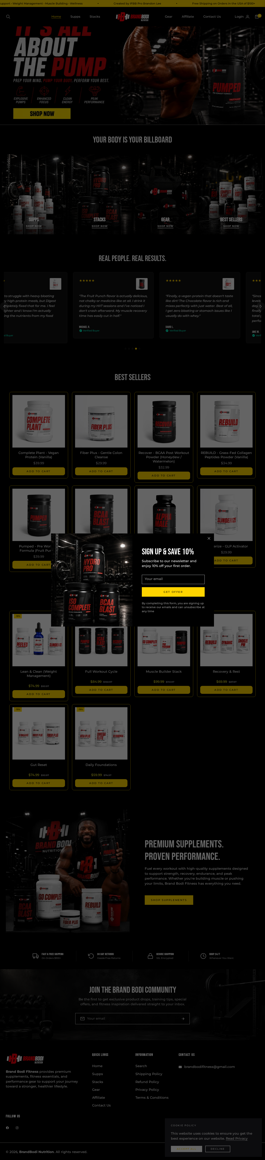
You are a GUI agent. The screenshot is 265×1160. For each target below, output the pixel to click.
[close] (208, 538)
